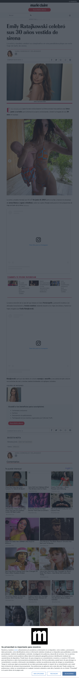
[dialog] (39, 652)
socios (16, 650)
